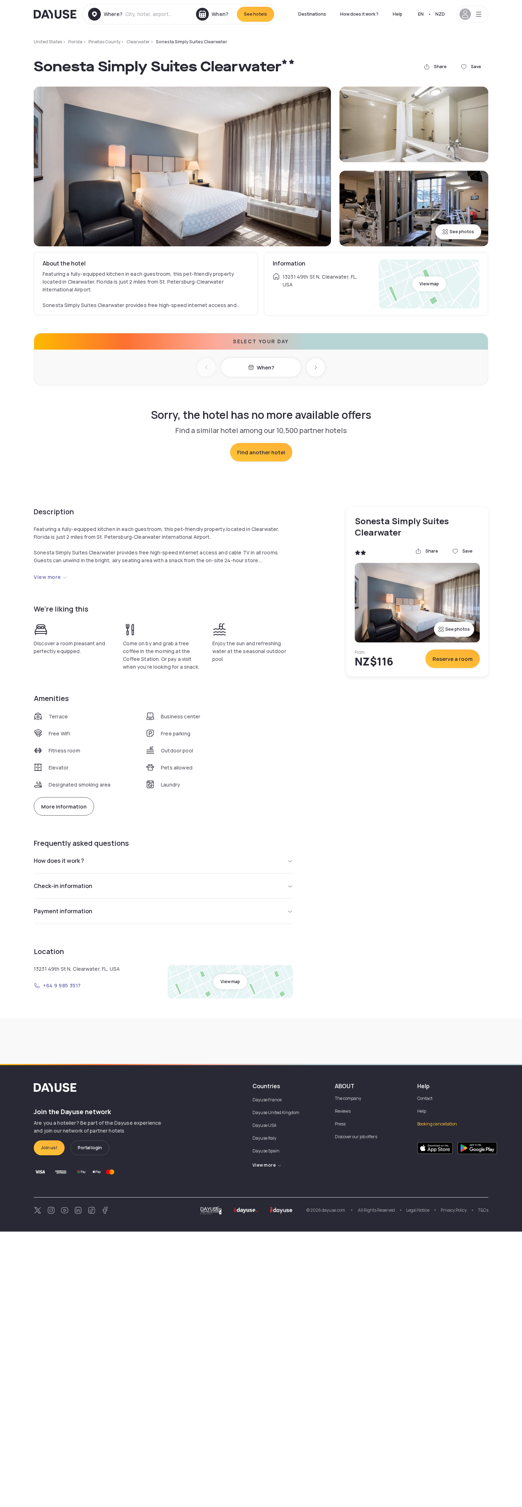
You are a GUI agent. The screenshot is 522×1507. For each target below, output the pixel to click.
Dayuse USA (264, 1125)
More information (64, 806)
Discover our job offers (356, 1137)
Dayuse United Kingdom (275, 1112)
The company (348, 1098)
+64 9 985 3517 (62, 985)
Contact (425, 1098)
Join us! (49, 1148)
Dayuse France (267, 1100)
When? (265, 367)
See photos (462, 232)
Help (397, 14)
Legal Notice (417, 1210)
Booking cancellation (437, 1124)
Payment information (63, 911)
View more (47, 577)
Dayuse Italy (264, 1138)
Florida (75, 42)
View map (429, 284)
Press (340, 1124)
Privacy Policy (454, 1210)
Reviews (342, 1111)
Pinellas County (104, 42)
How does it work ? (359, 14)
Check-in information (63, 886)
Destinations (312, 14)
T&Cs (483, 1210)
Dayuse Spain (265, 1151)
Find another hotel (261, 452)
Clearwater (138, 42)
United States (48, 42)
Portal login (90, 1148)
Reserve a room (453, 659)
